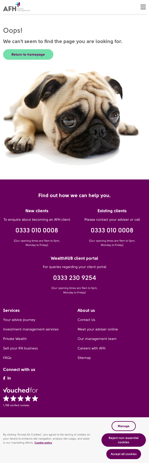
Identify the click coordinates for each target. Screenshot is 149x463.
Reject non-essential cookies (124, 440)
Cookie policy (43, 442)
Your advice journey (19, 320)
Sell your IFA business (20, 348)
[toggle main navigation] (143, 7)
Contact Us (86, 320)
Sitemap (84, 358)
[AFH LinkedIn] (9, 378)
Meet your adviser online (98, 329)
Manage (123, 426)
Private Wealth (15, 339)
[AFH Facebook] (4, 378)
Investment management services (31, 329)
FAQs (7, 358)
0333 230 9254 (74, 277)
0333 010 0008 (37, 230)
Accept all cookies (124, 454)
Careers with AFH (91, 348)
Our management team (97, 339)
